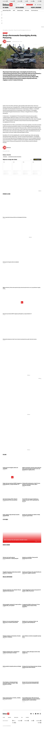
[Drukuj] (1, 18)
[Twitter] (33, 714)
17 (1, 15)
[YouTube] (38, 714)
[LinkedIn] (36, 714)
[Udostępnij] (1, 23)
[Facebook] (31, 714)
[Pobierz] (1, 20)
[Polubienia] (1, 11)
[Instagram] (40, 714)
